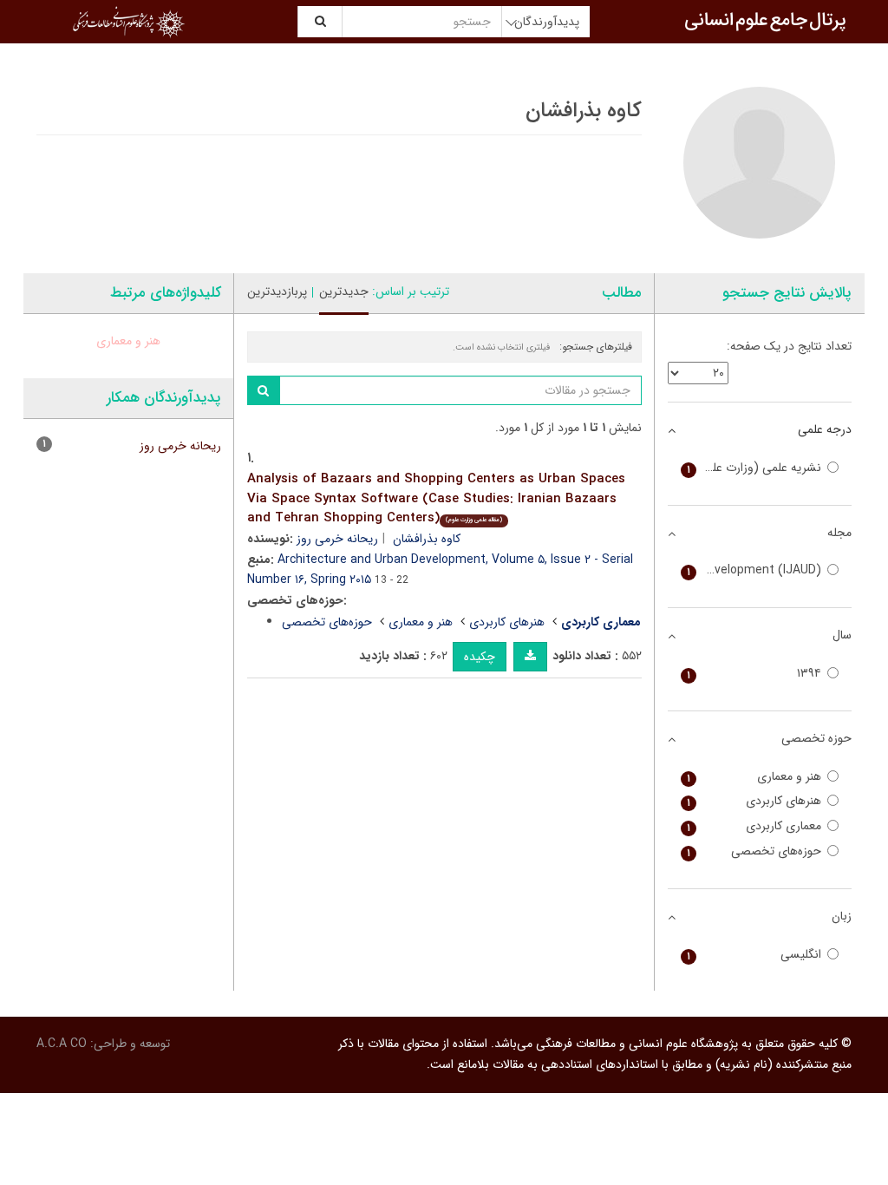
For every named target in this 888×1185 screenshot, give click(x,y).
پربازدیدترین (277, 291)
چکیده (479, 656)
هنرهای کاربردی (507, 622)
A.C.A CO (61, 1043)
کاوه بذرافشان (426, 538)
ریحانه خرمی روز (337, 538)
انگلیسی (754, 955)
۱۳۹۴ (754, 674)
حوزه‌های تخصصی (327, 622)
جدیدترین (344, 291)
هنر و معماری (420, 622)
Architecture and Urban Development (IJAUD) (751, 570)
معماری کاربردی (754, 826)
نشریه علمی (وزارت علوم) (754, 468)
